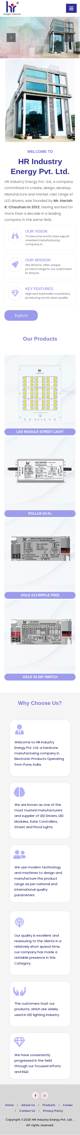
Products (48, 1105)
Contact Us (27, 1110)
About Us (28, 1105)
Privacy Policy (53, 1110)
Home (9, 1105)
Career (68, 1105)
